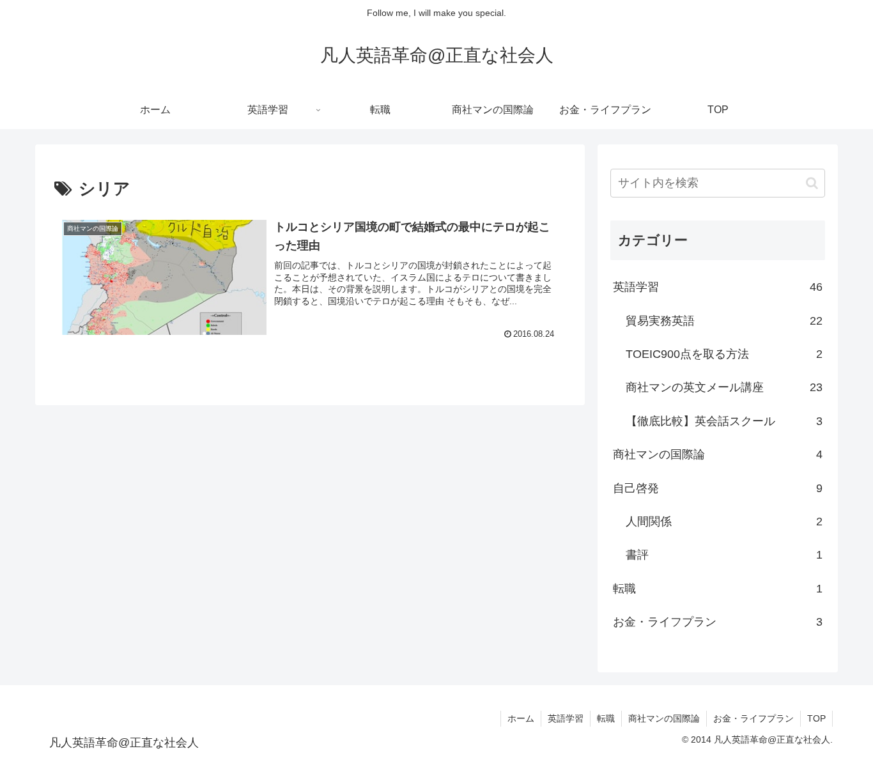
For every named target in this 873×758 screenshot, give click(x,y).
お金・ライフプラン (753, 718)
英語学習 (565, 718)
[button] (812, 183)
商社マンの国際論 (664, 718)
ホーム (520, 718)
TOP (816, 718)
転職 (606, 718)
